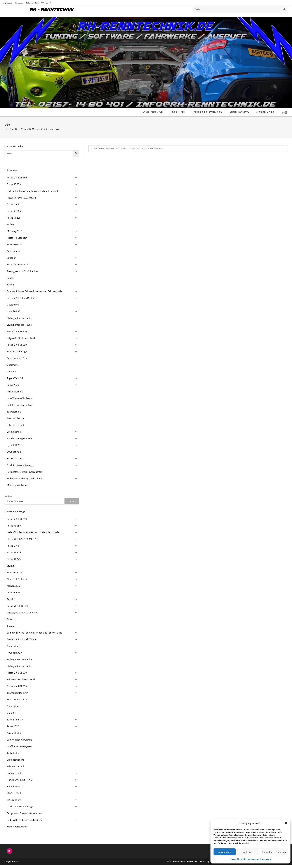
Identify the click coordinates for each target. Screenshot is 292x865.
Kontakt (19, 3)
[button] (285, 823)
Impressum (265, 859)
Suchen (8, 496)
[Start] (6, 129)
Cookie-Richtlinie (238, 859)
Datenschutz (253, 859)
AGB (169, 861)
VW (57, 129)
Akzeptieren (224, 851)
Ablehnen (248, 851)
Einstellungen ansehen (274, 851)
